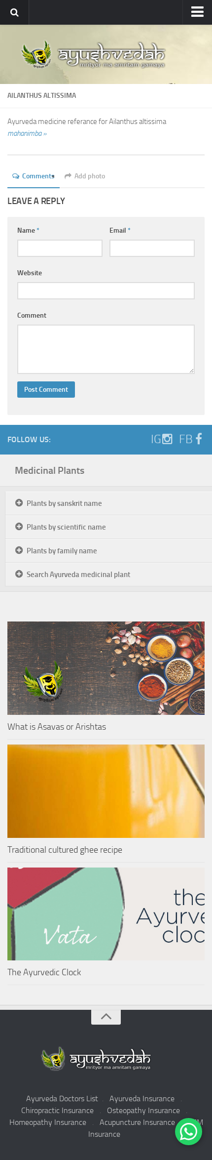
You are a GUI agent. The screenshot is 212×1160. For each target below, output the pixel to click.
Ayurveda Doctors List (62, 1098)
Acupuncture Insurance (137, 1122)
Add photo (89, 176)
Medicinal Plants (49, 470)
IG (156, 439)
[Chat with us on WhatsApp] (188, 1131)
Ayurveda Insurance (142, 1098)
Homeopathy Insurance (47, 1122)
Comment (31, 315)
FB (186, 439)
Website (29, 273)
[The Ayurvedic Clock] (106, 914)
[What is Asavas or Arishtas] (106, 668)
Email (120, 230)
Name (28, 230)
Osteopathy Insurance (143, 1110)
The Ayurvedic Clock (44, 972)
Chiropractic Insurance (57, 1110)
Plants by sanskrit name (64, 503)
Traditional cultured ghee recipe (64, 849)
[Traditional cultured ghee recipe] (106, 791)
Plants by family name (62, 550)
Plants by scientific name (66, 527)
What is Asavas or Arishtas (56, 726)
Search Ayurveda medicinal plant (78, 574)
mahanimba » (26, 133)
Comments (38, 176)
